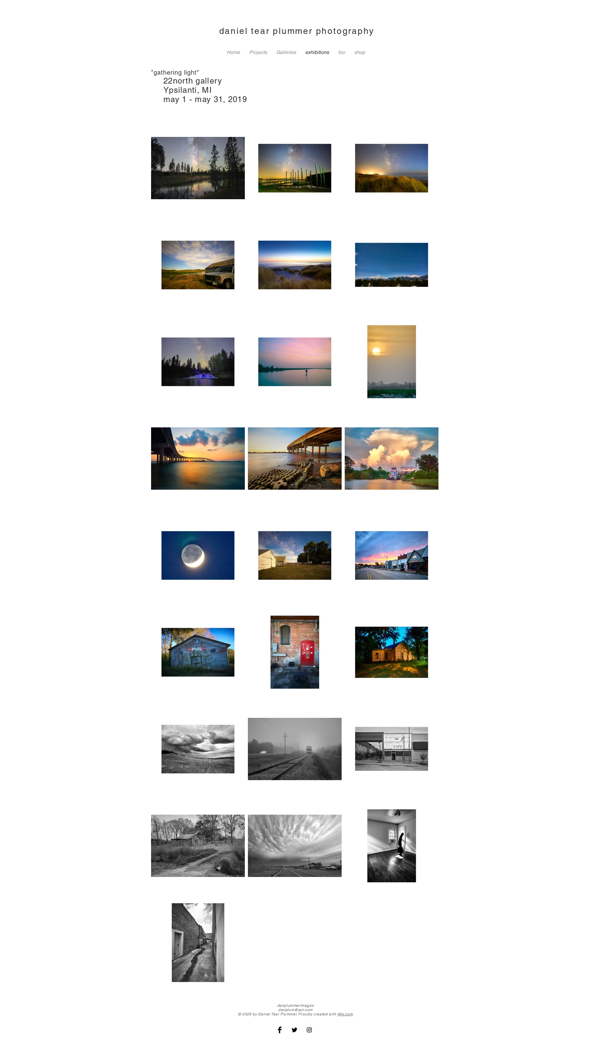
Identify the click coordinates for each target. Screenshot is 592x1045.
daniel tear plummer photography (296, 31)
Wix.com (345, 1014)
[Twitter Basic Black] (294, 1029)
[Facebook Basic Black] (279, 1029)
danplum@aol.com (295, 1010)
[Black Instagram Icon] (309, 1029)
